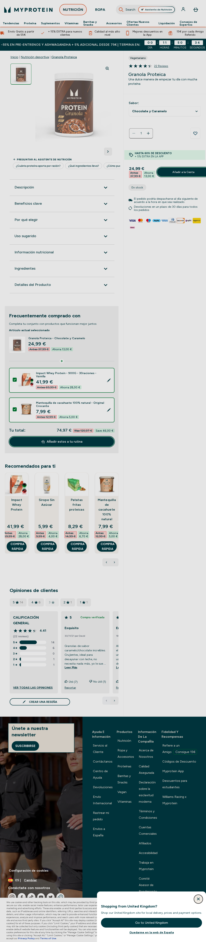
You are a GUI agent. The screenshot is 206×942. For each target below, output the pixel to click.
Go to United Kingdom (151, 922)
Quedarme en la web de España (151, 932)
